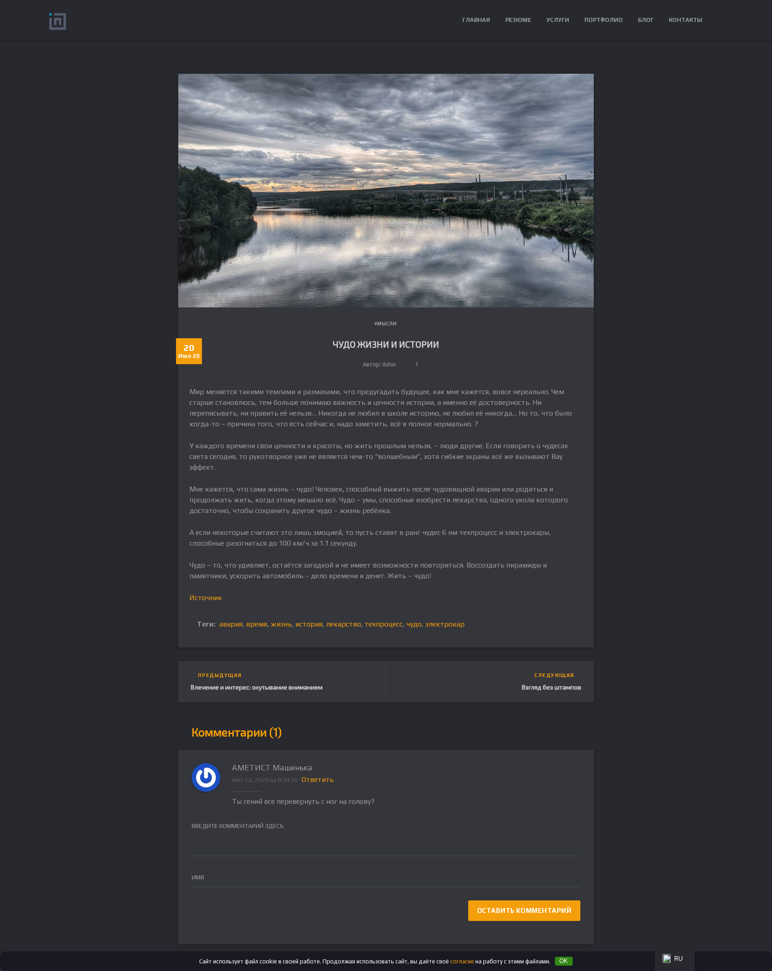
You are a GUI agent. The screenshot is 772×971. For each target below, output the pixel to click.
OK (563, 961)
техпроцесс (384, 624)
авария (231, 624)
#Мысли (385, 323)
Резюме (518, 20)
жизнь (281, 624)
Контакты (685, 20)
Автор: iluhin (379, 364)
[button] (716, 20)
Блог (646, 20)
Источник (205, 597)
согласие (462, 961)
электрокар (445, 624)
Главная (476, 20)
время (256, 624)
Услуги (557, 20)
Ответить (318, 779)
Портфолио (603, 20)
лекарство (343, 624)
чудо (414, 624)
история (309, 624)
